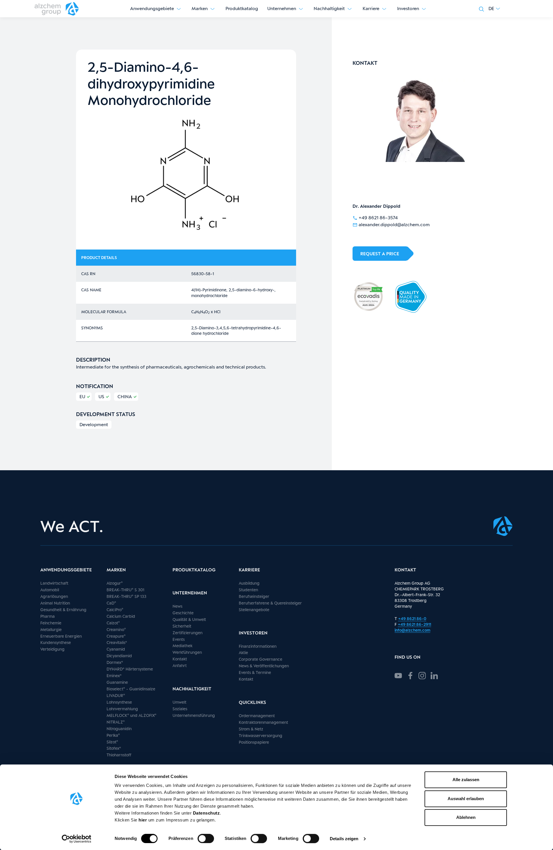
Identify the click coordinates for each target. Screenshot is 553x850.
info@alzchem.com (412, 630)
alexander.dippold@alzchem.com (394, 224)
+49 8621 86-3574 (378, 217)
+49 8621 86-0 (412, 618)
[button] (494, 8)
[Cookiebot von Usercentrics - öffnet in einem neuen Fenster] (76, 838)
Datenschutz (206, 813)
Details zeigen (344, 838)
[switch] (206, 838)
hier (143, 819)
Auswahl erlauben (466, 798)
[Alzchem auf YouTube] (398, 675)
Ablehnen (466, 817)
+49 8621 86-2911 (414, 624)
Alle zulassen (465, 779)
